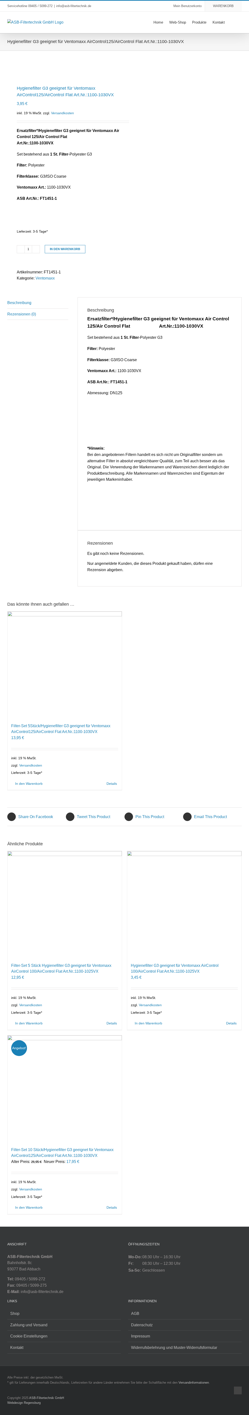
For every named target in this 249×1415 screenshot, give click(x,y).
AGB (135, 1313)
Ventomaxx (45, 278)
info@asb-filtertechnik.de (73, 6)
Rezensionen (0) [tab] (21, 314)
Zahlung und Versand (28, 1325)
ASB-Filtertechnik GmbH (46, 1398)
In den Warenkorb (65, 249)
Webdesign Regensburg (24, 1403)
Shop (14, 1313)
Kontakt (16, 1347)
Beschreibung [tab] (19, 303)
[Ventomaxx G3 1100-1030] (63, 67)
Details (112, 784)
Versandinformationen (193, 1382)
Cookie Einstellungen (28, 1336)
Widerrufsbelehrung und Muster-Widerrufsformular (174, 1347)
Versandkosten (62, 113)
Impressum (140, 1336)
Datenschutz (142, 1325)
